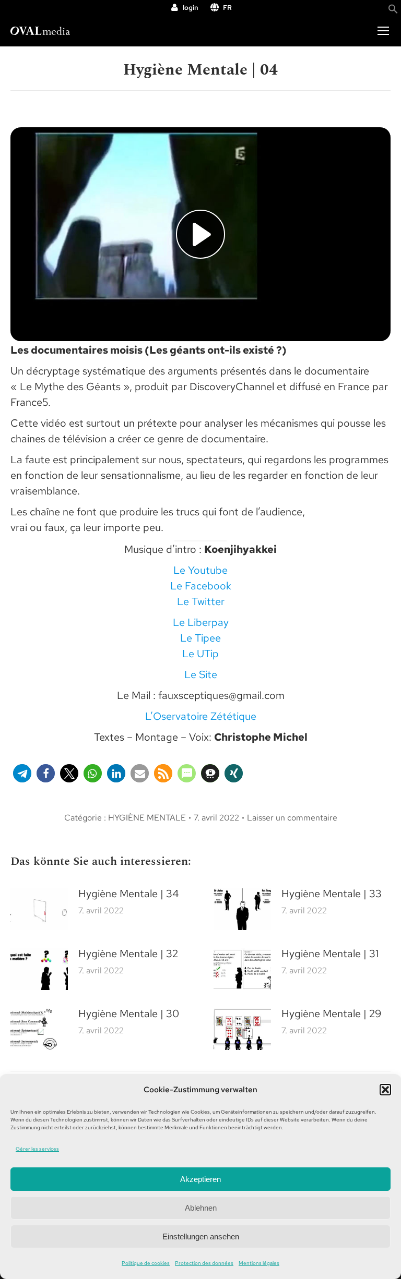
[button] (385, 1089)
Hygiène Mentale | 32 (128, 953)
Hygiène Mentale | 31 (330, 953)
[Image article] (39, 909)
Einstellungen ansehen (200, 1236)
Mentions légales (259, 1263)
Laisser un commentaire (292, 817)
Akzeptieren (200, 1179)
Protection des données (204, 1263)
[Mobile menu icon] (383, 30)
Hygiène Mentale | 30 (128, 1013)
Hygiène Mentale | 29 (331, 1013)
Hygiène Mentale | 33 (331, 893)
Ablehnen (201, 1207)
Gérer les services (37, 1148)
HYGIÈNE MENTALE (147, 817)
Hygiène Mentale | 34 (128, 893)
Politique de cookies (146, 1263)
